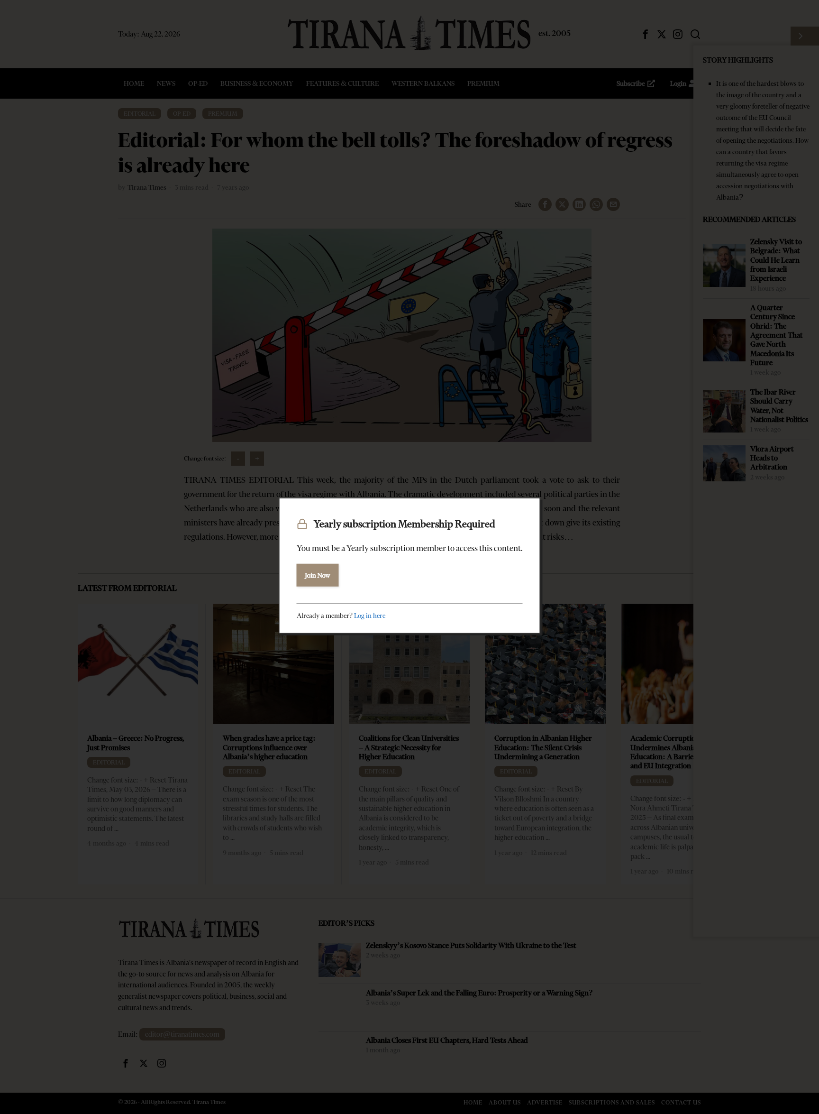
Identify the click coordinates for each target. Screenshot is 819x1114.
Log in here (369, 615)
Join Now (317, 575)
